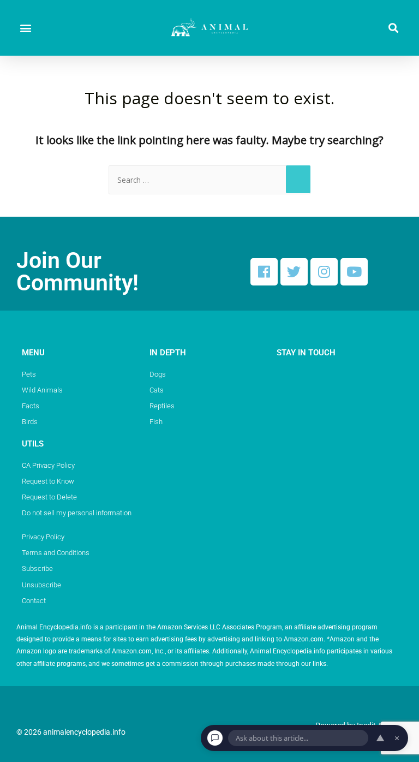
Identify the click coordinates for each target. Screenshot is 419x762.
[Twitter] (294, 271)
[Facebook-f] (264, 271)
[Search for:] (209, 180)
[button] (25, 28)
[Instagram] (324, 271)
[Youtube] (354, 271)
